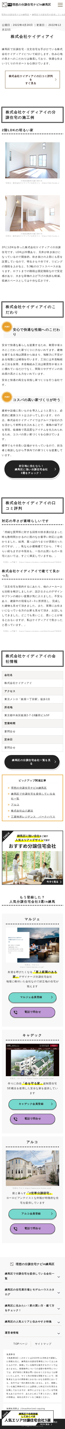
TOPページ (20, 1343)
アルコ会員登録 (31, 1213)
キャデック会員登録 (31, 1104)
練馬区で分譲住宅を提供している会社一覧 (30, 1276)
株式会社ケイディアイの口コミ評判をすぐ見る (31, 79)
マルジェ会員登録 (31, 997)
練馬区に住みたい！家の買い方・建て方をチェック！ (30, 1308)
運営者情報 (12, 1332)
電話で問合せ (32, 1012)
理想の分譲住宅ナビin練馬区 (31, 4)
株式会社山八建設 (22, 810)
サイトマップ (43, 1343)
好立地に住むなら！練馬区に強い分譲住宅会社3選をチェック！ (31, 469)
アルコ (15, 804)
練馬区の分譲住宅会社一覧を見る (31, 762)
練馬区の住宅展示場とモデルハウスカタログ (30, 1292)
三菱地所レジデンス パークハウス (33, 816)
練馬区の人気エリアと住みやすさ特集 (28, 1321)
